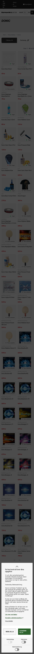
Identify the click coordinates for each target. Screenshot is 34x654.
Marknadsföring (17, 647)
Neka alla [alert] (10, 632)
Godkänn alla (22, 631)
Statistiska (24, 639)
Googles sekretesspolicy (13, 618)
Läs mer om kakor (11, 614)
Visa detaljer (9, 621)
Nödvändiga (10, 639)
